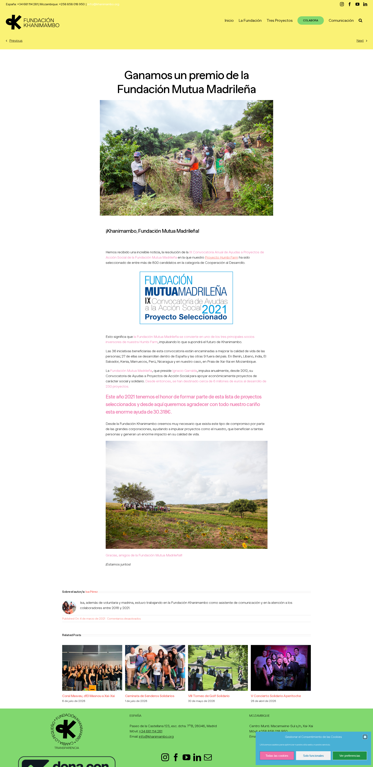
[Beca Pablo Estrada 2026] (92, 647)
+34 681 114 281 (150, 731)
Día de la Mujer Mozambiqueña (210, 696)
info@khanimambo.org (103, 4)
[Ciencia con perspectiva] (281, 647)
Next (360, 41)
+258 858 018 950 (273, 731)
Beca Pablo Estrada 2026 (81, 696)
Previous (16, 41)
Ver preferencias (349, 755)
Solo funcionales (313, 755)
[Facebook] (176, 757)
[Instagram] (165, 757)
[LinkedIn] (197, 757)
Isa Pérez (91, 592)
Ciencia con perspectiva (269, 696)
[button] (365, 737)
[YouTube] (186, 757)
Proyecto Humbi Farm (221, 257)
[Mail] (208, 757)
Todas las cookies (277, 755)
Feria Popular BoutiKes (142, 696)
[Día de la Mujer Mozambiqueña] (218, 647)
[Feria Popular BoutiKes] (155, 647)
